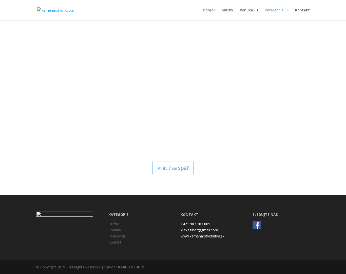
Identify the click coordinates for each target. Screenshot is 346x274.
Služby (227, 10)
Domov (209, 10)
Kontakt (302, 10)
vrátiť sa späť (173, 167)
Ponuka (246, 10)
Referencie (274, 10)
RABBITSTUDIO (131, 267)
